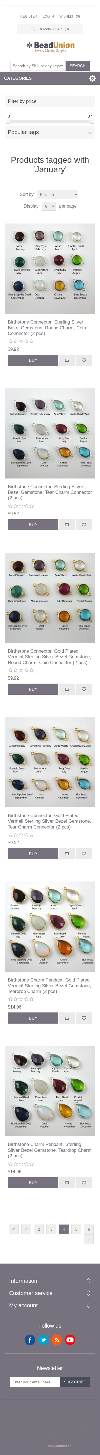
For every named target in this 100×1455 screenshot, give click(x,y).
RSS (56, 1340)
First (14, 1229)
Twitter (43, 1340)
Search (78, 66)
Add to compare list (66, 360)
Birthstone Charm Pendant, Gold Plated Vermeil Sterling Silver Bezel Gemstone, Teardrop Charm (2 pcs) (49, 985)
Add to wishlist (83, 360)
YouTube (70, 1340)
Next (89, 1239)
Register (28, 16)
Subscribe (75, 1382)
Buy (33, 360)
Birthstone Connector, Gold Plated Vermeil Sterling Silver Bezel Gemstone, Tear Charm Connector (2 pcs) (49, 821)
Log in (48, 16)
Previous (26, 1229)
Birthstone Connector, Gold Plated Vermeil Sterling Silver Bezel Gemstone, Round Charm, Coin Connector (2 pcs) (49, 656)
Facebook (30, 1340)
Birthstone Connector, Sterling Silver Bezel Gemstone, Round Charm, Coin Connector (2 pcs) (47, 327)
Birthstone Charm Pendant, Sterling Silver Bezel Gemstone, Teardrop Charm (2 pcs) (50, 1150)
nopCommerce (59, 1446)
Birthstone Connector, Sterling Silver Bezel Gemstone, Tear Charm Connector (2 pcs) (50, 492)
